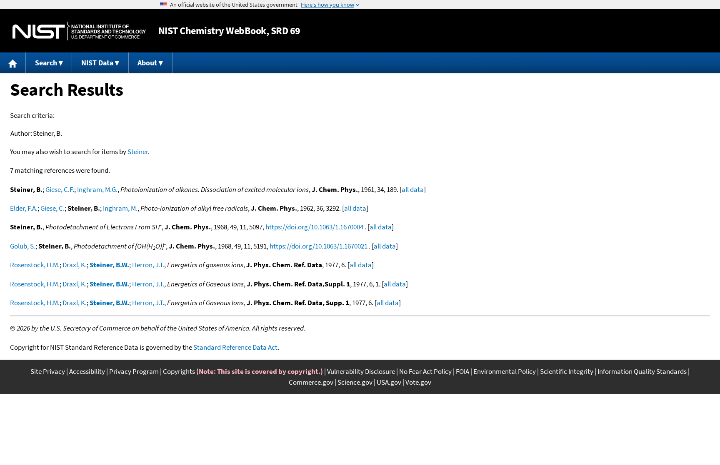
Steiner (138, 151)
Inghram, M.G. (97, 189)
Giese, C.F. (59, 189)
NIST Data (97, 62)
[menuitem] (13, 62)
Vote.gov (418, 382)
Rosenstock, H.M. (35, 264)
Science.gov (355, 382)
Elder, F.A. (24, 208)
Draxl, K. (74, 264)
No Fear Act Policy (425, 371)
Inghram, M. (120, 208)
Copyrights (179, 371)
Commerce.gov (311, 382)
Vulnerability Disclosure (361, 371)
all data (413, 189)
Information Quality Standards (642, 371)
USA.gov (389, 382)
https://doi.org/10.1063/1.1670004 (314, 226)
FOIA (462, 371)
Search (46, 62)
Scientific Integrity (566, 371)
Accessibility (87, 371)
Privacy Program (134, 371)
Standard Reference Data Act (235, 347)
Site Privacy (47, 371)
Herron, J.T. (148, 264)
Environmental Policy (504, 371)
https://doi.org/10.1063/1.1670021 (319, 246)
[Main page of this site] (13, 62)
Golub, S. (22, 246)
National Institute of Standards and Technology (79, 31)
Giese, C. (52, 208)
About (147, 62)
